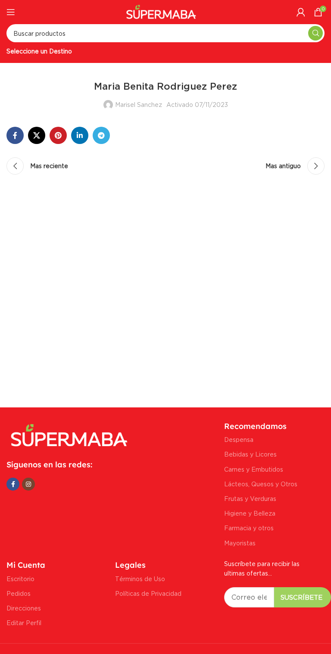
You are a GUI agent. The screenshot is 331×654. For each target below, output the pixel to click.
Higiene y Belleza (249, 513)
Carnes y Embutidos (253, 469)
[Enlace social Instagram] (28, 484)
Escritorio (20, 579)
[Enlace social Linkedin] (79, 135)
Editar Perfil (23, 623)
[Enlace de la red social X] (36, 135)
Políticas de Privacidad (148, 593)
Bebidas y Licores (250, 454)
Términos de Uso (140, 579)
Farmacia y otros (249, 528)
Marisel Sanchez (138, 104)
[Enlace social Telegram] (101, 135)
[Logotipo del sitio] (161, 11)
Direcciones (23, 608)
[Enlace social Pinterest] (58, 135)
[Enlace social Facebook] (15, 135)
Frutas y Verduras (250, 498)
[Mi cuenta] (300, 12)
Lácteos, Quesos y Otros (260, 484)
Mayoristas (240, 543)
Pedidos (18, 593)
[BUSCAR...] (315, 33)
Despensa (238, 439)
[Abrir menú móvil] (10, 12)
